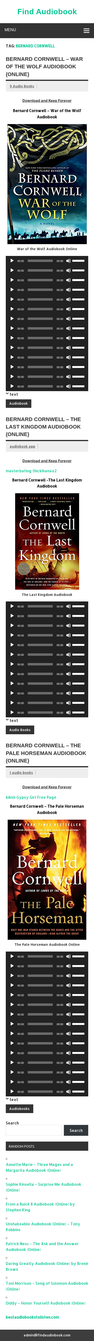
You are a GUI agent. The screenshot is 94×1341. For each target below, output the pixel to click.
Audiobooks (19, 1108)
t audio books (21, 772)
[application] (47, 261)
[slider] (79, 260)
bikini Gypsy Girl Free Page (31, 797)
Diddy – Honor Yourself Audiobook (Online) (45, 1303)
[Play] (12, 260)
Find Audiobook (47, 11)
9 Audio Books (22, 86)
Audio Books (20, 729)
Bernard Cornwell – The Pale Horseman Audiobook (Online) (46, 753)
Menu (10, 30)
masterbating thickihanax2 (31, 470)
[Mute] (68, 260)
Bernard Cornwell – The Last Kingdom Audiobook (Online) (43, 427)
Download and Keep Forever (47, 100)
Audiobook (18, 403)
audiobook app (22, 446)
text (14, 394)
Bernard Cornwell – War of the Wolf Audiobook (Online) (44, 66)
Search (12, 1122)
